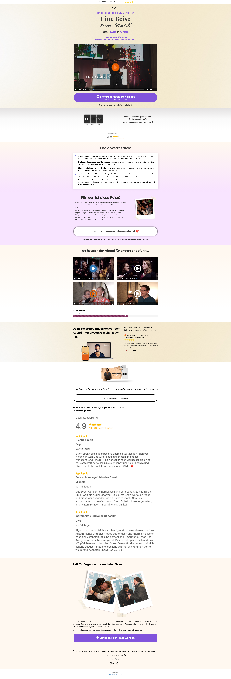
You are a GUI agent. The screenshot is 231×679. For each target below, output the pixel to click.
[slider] (79, 83)
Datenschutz (119, 674)
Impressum (112, 674)
